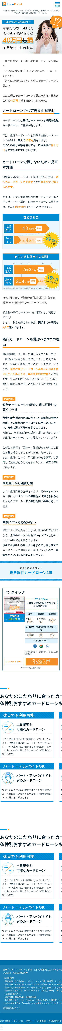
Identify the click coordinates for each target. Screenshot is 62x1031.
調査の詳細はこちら (11, 1008)
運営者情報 (5, 1021)
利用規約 (41, 1021)
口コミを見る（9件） (14, 661)
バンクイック (14, 592)
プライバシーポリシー (24, 1021)
